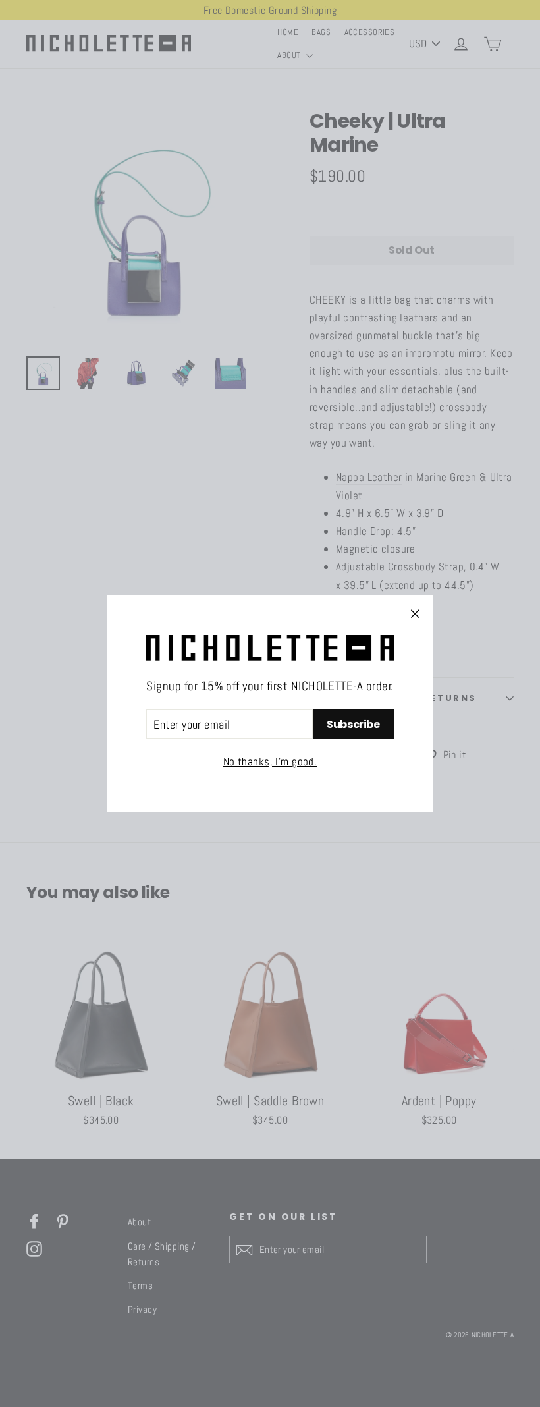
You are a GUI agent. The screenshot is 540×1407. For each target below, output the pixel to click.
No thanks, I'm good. (270, 761)
